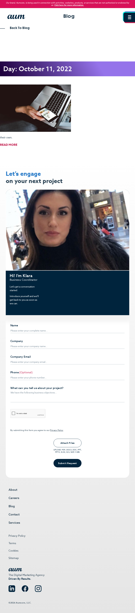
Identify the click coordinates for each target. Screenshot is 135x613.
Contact (14, 514)
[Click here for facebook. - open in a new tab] (25, 587)
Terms (12, 543)
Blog (12, 506)
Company (16, 341)
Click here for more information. (69, 5)
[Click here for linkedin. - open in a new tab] (12, 587)
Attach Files (67, 443)
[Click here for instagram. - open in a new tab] (38, 587)
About (13, 490)
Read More (8, 145)
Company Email (20, 357)
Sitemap (14, 558)
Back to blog (20, 28)
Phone (14, 372)
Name (14, 325)
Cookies (13, 550)
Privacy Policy (56, 430)
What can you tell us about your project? (36, 388)
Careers (14, 498)
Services (14, 523)
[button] (129, 17)
